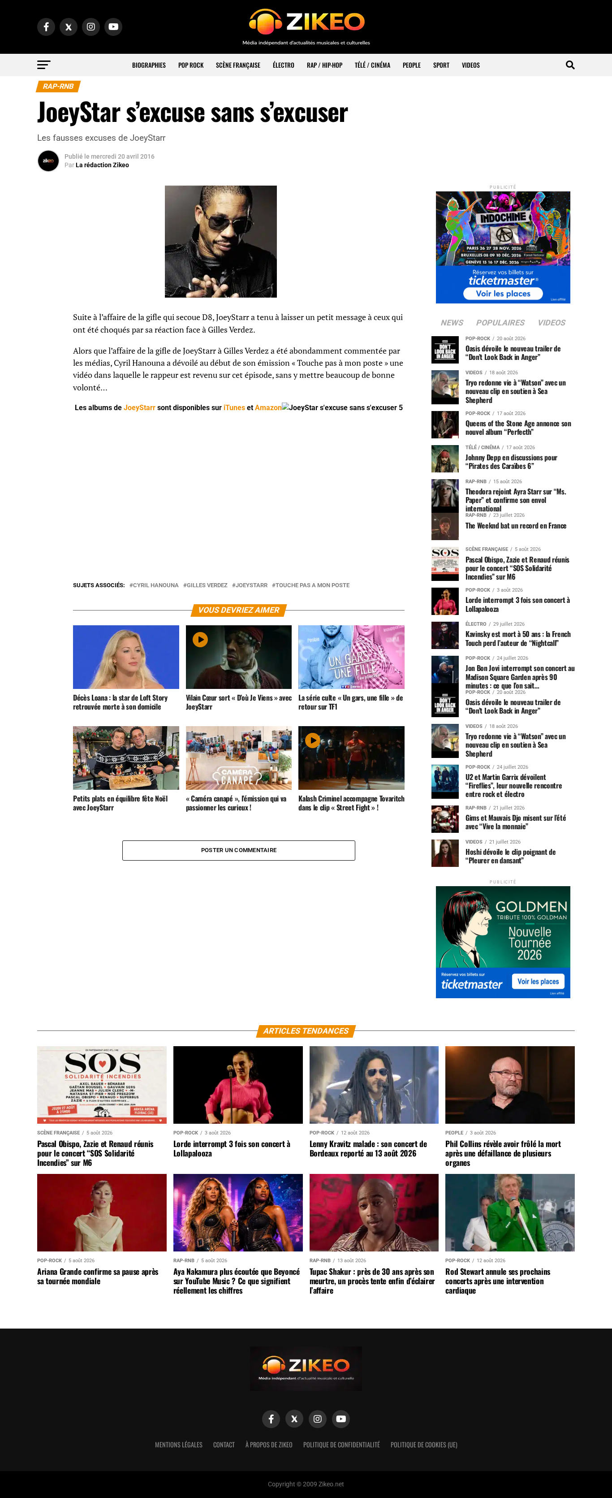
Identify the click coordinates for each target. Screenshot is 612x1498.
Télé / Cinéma (372, 64)
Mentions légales (179, 1444)
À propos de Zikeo (269, 1444)
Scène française (238, 64)
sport (441, 64)
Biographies (149, 64)
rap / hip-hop (324, 64)
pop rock (190, 64)
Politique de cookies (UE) (424, 1444)
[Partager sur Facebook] (48, 320)
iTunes (234, 407)
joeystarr (251, 586)
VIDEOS (471, 64)
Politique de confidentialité (341, 1444)
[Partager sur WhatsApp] (48, 342)
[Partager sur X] (48, 363)
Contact (224, 1444)
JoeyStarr (139, 407)
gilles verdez (207, 586)
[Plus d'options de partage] (48, 406)
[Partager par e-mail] (48, 385)
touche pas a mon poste (312, 586)
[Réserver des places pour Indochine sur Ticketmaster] (503, 244)
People (412, 64)
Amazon (268, 407)
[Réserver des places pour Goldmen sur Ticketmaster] (503, 939)
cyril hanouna (156, 586)
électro (283, 64)
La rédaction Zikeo (102, 165)
